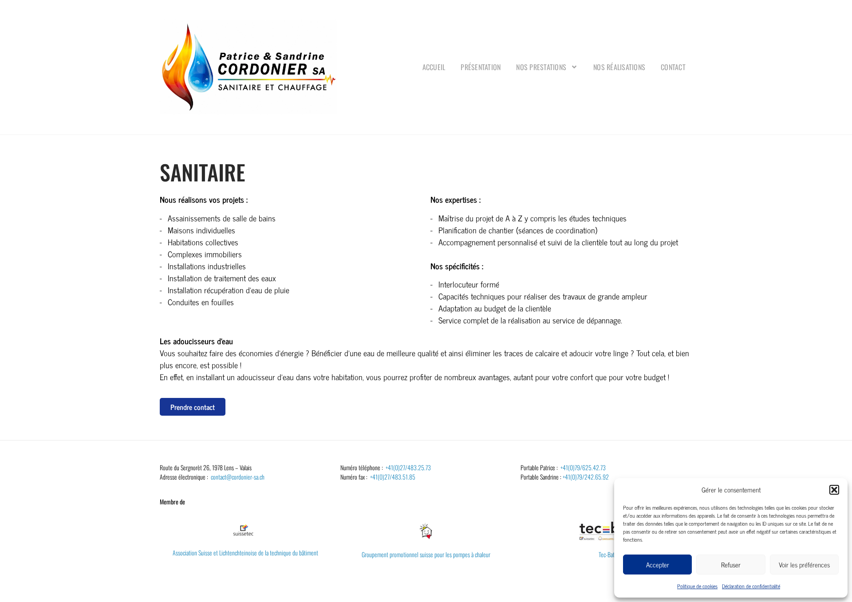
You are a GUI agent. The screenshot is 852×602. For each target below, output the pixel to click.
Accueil (434, 67)
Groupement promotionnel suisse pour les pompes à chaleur (426, 554)
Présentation (481, 67)
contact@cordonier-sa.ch (237, 476)
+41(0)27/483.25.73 (408, 467)
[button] (834, 489)
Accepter (657, 564)
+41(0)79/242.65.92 (586, 476)
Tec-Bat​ (607, 554)
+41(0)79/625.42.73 (583, 467)
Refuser (731, 564)
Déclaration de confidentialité (751, 586)
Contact (673, 67)
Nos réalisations (619, 67)
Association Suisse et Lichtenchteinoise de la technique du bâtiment (245, 552)
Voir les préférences (804, 564)
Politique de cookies (697, 586)
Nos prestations (541, 67)
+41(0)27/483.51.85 (392, 476)
